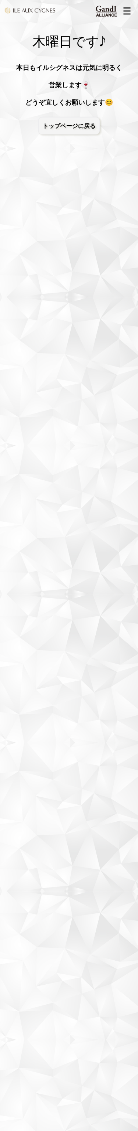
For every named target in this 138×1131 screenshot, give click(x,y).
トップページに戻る (69, 126)
